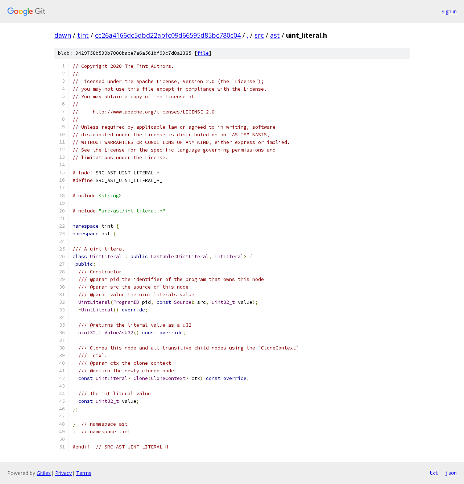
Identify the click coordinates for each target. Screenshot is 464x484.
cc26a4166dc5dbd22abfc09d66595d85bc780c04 (168, 35)
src (259, 35)
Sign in (449, 11)
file (203, 53)
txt (433, 472)
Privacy (63, 472)
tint (83, 35)
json (451, 472)
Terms (83, 472)
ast (275, 35)
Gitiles (44, 472)
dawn (62, 35)
